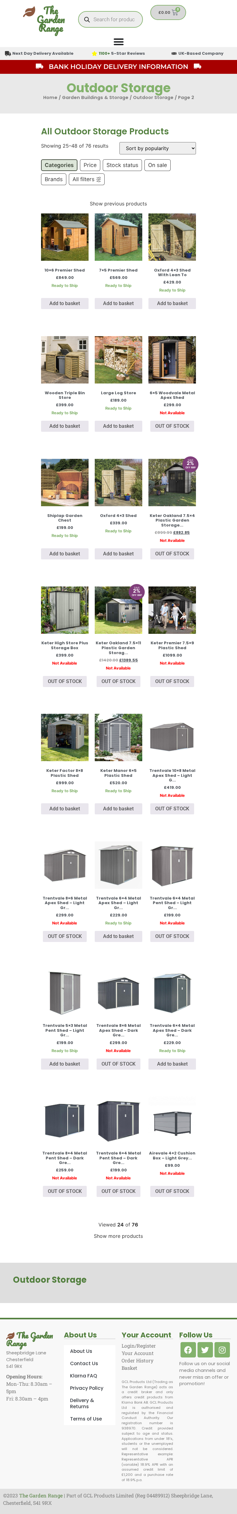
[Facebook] (188, 1349)
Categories (59, 165)
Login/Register (139, 1345)
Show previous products (118, 204)
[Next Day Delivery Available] (8, 53)
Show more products (118, 1236)
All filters (83, 179)
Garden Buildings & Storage (95, 97)
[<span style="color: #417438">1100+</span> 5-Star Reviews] (94, 53)
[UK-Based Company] (174, 53)
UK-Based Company (200, 53)
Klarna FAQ (83, 1376)
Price (90, 165)
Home (50, 97)
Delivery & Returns (82, 1403)
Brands (54, 179)
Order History (137, 1360)
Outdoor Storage (153, 97)
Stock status (122, 165)
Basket (129, 1368)
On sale (157, 165)
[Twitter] (205, 1349)
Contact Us (84, 1363)
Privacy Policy (86, 1388)
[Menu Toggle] (118, 41)
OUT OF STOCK (172, 426)
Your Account (138, 1353)
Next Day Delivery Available (42, 53)
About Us (81, 1351)
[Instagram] (222, 1349)
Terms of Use (86, 1419)
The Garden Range (51, 19)
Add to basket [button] (64, 303)
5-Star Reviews (122, 53)
